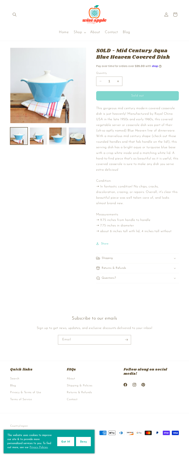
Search (14, 378)
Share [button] (105, 243)
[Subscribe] (126, 340)
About (71, 378)
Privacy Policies (39, 447)
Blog (13, 385)
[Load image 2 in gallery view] (38, 136)
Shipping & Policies (79, 385)
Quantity (101, 73)
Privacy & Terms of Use (25, 392)
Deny (83, 441)
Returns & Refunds (79, 392)
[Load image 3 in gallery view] (58, 136)
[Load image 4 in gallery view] (77, 136)
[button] (14, 14)
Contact (72, 399)
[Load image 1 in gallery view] (19, 136)
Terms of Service (21, 399)
